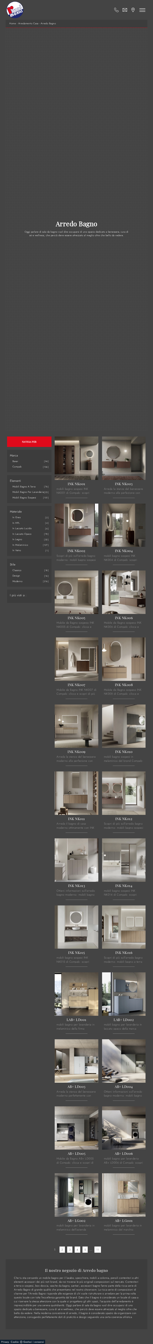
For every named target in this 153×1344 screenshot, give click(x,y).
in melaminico (20, 545)
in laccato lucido (22, 528)
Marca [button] (14, 455)
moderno (18, 581)
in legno (17, 539)
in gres (17, 517)
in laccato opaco (22, 534)
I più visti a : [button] (18, 595)
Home (12, 23)
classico (17, 570)
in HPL (16, 523)
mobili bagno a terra (24, 486)
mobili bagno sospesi (24, 497)
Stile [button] (12, 565)
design (16, 575)
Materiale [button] (16, 512)
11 (97, 1250)
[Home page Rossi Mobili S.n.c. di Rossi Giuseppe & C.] (15, 10)
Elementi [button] (15, 481)
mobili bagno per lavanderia (28, 492)
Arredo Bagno (48, 23)
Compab (17, 466)
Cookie (15, 1342)
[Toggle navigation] (142, 10)
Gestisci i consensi (33, 1342)
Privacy (5, 1342)
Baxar (15, 461)
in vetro (17, 550)
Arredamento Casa (28, 23)
